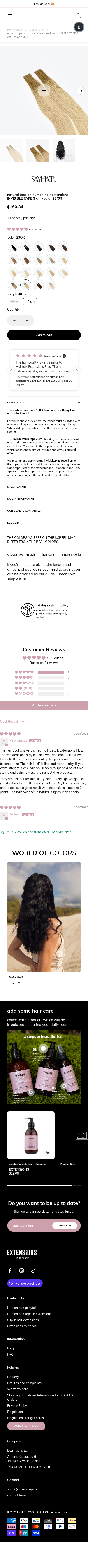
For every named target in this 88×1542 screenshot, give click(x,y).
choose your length (21, 554)
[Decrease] (11, 320)
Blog (10, 1348)
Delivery (13, 1377)
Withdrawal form (26, 1426)
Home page (14, 29)
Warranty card (17, 1389)
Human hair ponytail (21, 1308)
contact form (16, 1495)
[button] (10, 16)
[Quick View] (48, 1152)
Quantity (13, 309)
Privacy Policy (17, 1405)
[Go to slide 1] (43, 1048)
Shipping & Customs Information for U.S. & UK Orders (40, 1397)
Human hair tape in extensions (29, 1314)
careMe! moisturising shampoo (27, 1164)
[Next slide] (80, 91)
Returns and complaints (24, 1383)
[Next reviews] (77, 370)
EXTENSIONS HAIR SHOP (33, 1512)
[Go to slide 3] (64, 1086)
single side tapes (74, 554)
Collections (37, 29)
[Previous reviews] (11, 370)
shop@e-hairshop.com (23, 1489)
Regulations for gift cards (25, 1418)
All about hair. (59, 1512)
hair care (48, 554)
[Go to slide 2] (31, 1092)
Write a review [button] (44, 705)
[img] (10, 734)
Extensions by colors (22, 1326)
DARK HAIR (16, 977)
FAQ (10, 1354)
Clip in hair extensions (23, 1320)
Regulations (15, 1411)
